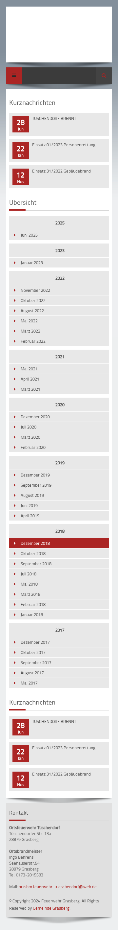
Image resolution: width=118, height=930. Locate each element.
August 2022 (32, 311)
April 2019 (30, 516)
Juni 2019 (29, 505)
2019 (60, 463)
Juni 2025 (29, 235)
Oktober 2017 (33, 652)
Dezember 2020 (35, 417)
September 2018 (36, 564)
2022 (60, 278)
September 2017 (36, 662)
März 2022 (30, 331)
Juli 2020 (28, 427)
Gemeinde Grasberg (51, 908)
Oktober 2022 (33, 300)
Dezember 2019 (35, 475)
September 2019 (36, 485)
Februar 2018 (33, 604)
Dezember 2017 (35, 642)
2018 (60, 531)
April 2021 (30, 379)
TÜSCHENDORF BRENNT (54, 118)
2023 (60, 250)
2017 (60, 630)
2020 (60, 404)
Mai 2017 (29, 683)
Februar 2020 (33, 447)
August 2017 (32, 673)
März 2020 (30, 437)
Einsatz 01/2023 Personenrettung (63, 145)
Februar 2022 (33, 341)
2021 (60, 357)
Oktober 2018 (33, 553)
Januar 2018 (32, 614)
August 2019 (32, 495)
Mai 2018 (29, 584)
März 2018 (30, 594)
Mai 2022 (29, 321)
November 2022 (35, 290)
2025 (60, 223)
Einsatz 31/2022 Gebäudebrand (61, 171)
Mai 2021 (29, 369)
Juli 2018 (28, 574)
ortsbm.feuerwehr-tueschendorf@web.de (58, 887)
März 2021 (30, 389)
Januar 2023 (32, 263)
